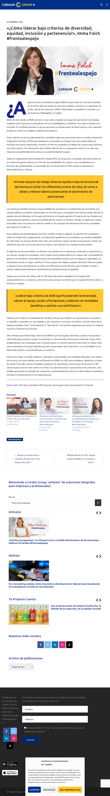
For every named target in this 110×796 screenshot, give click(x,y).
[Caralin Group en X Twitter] (48, 644)
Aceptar (34, 789)
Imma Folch (12, 385)
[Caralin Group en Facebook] (40, 644)
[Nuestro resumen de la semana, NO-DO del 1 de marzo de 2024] (22, 406)
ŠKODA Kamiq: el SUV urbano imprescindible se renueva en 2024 (81, 459)
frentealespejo (15, 439)
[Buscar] (98, 502)
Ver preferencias (70, 789)
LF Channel (87, 385)
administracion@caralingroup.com (10, 719)
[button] (101, 5)
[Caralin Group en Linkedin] (55, 644)
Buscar (12, 496)
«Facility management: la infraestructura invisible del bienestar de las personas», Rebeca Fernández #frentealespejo (54, 541)
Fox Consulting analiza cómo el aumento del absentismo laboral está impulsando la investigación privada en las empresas (54, 585)
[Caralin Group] (18, 4)
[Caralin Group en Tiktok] (69, 644)
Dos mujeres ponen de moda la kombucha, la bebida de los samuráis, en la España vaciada (76, 607)
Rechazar (49, 789)
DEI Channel (45, 385)
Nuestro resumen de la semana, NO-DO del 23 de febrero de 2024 (27, 459)
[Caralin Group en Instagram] (62, 644)
